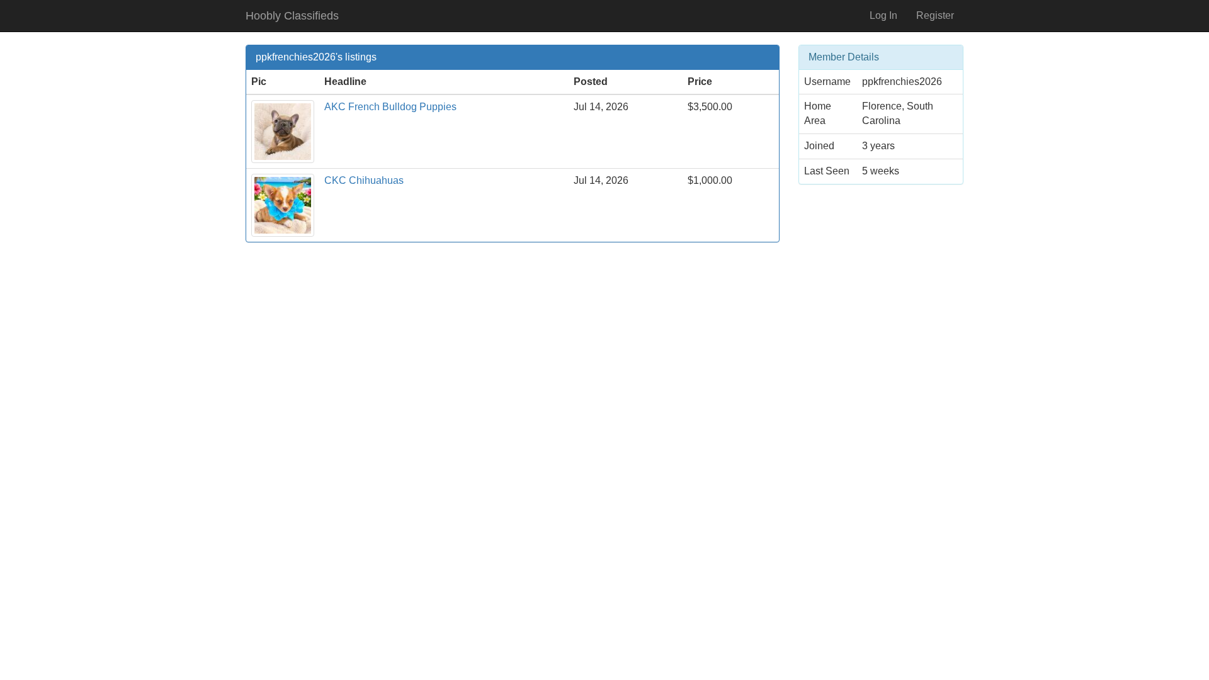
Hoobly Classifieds (292, 15)
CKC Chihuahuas (364, 180)
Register (935, 15)
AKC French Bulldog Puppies (390, 106)
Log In (883, 15)
